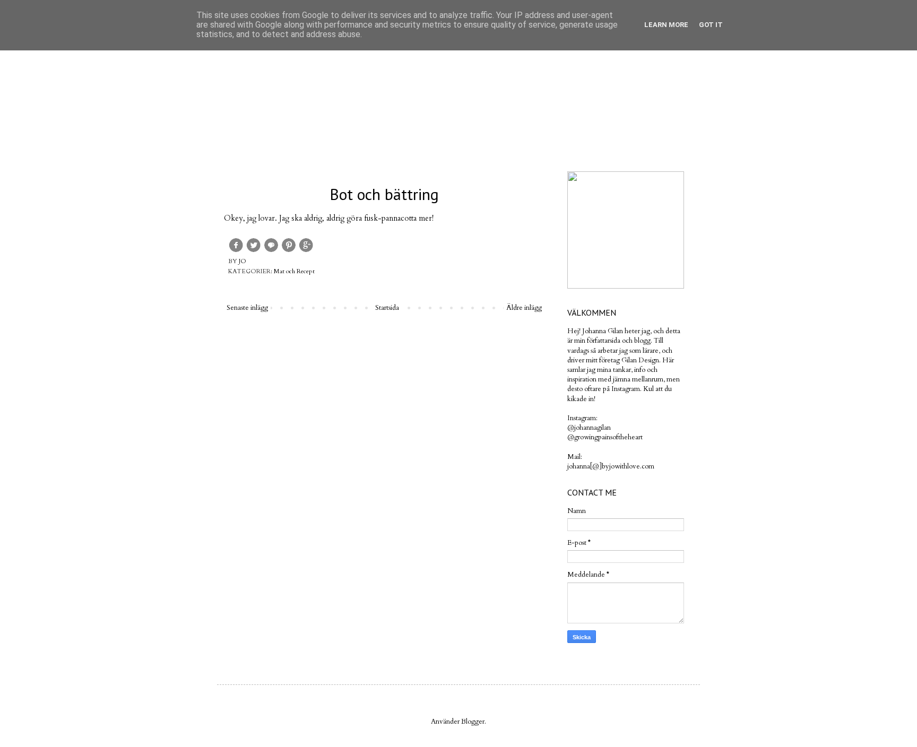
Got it (711, 25)
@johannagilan (589, 427)
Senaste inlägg (247, 307)
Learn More (666, 25)
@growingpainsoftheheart (605, 437)
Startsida (387, 307)
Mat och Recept (294, 271)
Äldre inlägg (524, 307)
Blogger (473, 721)
